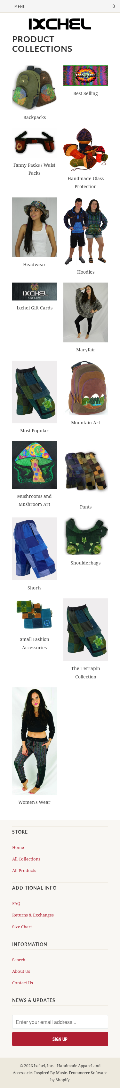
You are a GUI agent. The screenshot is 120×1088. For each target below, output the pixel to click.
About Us (21, 971)
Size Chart (22, 927)
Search (18, 960)
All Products (24, 870)
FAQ (16, 903)
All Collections (26, 859)
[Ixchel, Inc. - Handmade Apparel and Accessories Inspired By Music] (60, 25)
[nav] (15, 6)
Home (18, 847)
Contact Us (22, 983)
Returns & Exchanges (33, 915)
